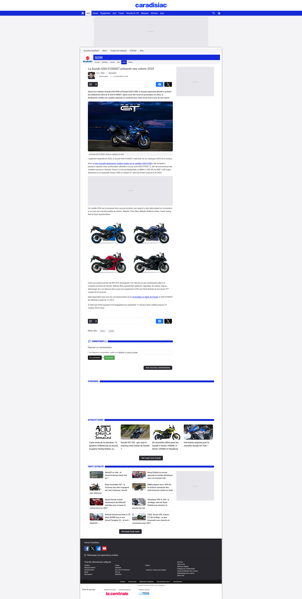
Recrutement (177, 581)
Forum (121, 13)
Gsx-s (103, 331)
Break (86, 572)
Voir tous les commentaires (158, 368)
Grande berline (89, 570)
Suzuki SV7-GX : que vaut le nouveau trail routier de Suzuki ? (135, 445)
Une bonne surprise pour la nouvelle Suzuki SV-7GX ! (196, 444)
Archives (180, 562)
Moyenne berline (89, 567)
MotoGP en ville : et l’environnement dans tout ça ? (116, 475)
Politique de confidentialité (186, 569)
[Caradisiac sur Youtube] (104, 549)
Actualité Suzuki (95, 419)
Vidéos (130, 62)
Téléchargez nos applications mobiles (102, 555)
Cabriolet (118, 567)
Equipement (105, 13)
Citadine (87, 565)
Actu (88, 13)
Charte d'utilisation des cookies (187, 571)
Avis (114, 13)
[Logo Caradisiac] (151, 9)
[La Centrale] (117, 596)
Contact (122, 581)
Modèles (105, 62)
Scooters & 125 (132, 13)
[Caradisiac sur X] (93, 549)
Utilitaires (118, 574)
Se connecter (94, 357)
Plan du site (181, 564)
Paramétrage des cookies (185, 573)
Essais (95, 13)
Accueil (96, 62)
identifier (121, 352)
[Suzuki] (87, 62)
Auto (162, 13)
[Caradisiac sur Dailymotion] (98, 549)
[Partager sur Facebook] (160, 83)
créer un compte (132, 352)
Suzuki (99, 57)
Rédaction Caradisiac (147, 581)
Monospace (88, 574)
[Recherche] (213, 13)
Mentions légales (183, 566)
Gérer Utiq (180, 575)
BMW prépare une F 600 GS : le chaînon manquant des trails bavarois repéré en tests (160, 487)
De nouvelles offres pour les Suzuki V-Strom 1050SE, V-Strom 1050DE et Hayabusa (165, 445)
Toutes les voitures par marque (156, 570)
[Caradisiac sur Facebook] (87, 549)
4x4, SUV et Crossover (122, 570)
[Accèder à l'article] (103, 432)
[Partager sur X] (168, 83)
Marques (145, 13)
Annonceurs (132, 581)
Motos (148, 565)
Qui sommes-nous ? (163, 581)
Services (154, 13)
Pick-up (117, 572)
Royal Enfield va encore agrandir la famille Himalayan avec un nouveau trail (160, 475)
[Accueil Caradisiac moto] (82, 13)
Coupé (117, 565)
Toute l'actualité (96, 466)
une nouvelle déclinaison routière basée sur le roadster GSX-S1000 (123, 163)
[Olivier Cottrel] (91, 78)
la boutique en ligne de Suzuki (145, 297)
